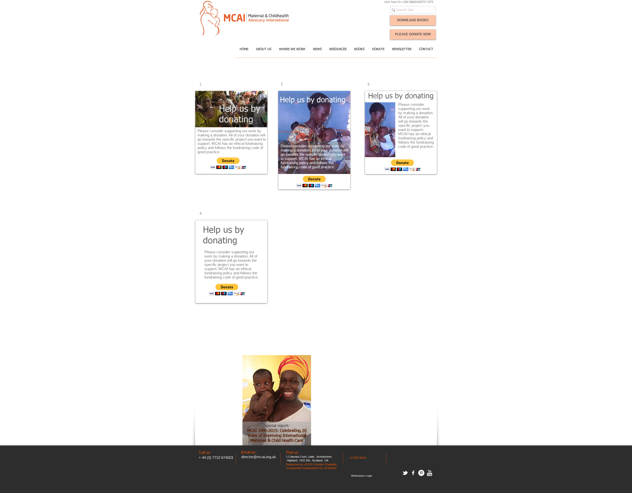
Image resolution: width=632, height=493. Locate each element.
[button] (263, 51)
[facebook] (413, 473)
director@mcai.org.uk (258, 457)
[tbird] (405, 473)
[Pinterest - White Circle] (421, 473)
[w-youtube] (429, 473)
